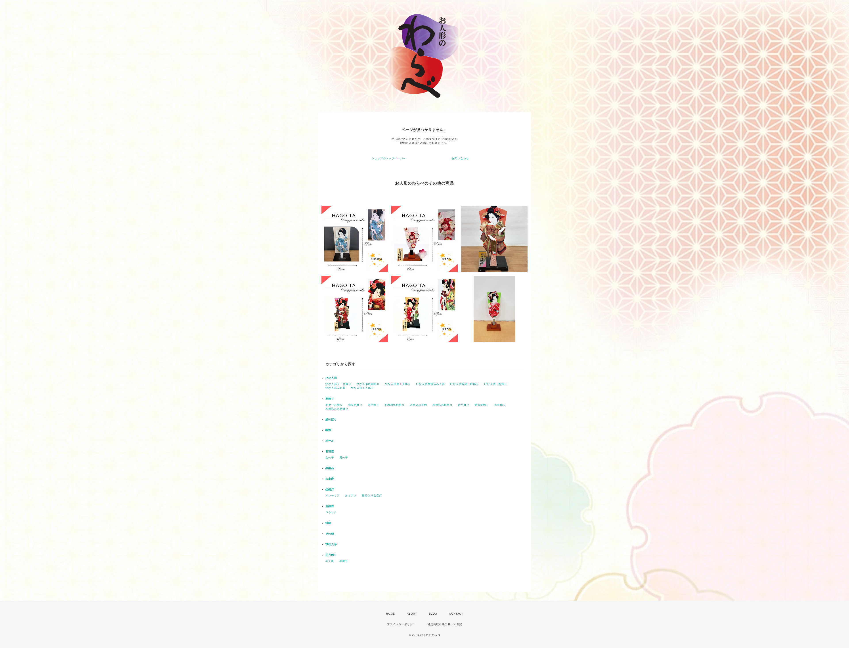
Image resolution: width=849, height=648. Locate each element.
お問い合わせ (460, 158)
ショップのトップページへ (388, 158)
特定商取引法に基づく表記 (445, 624)
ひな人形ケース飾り (338, 384)
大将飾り (500, 404)
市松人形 (331, 544)
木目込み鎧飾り (442, 404)
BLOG (433, 613)
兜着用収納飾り (394, 404)
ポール (329, 440)
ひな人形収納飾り (368, 384)
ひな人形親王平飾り (398, 384)
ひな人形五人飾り (362, 388)
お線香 (329, 506)
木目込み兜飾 (418, 404)
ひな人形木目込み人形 (430, 384)
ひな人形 (331, 377)
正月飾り (331, 554)
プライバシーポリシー (401, 624)
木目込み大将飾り (336, 408)
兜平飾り (373, 404)
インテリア (332, 495)
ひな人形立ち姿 (335, 388)
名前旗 (329, 451)
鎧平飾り (463, 404)
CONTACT (456, 613)
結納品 (329, 468)
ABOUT (412, 613)
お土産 (329, 478)
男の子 (343, 457)
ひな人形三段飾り (495, 384)
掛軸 (328, 523)
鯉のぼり (331, 419)
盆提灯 (329, 489)
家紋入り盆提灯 (372, 495)
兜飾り (329, 398)
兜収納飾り (355, 404)
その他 (329, 533)
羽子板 (329, 561)
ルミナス (351, 495)
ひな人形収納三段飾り (464, 384)
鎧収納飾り (482, 404)
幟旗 (328, 430)
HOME (390, 613)
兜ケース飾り (334, 404)
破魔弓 (343, 561)
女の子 (329, 457)
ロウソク (331, 512)
